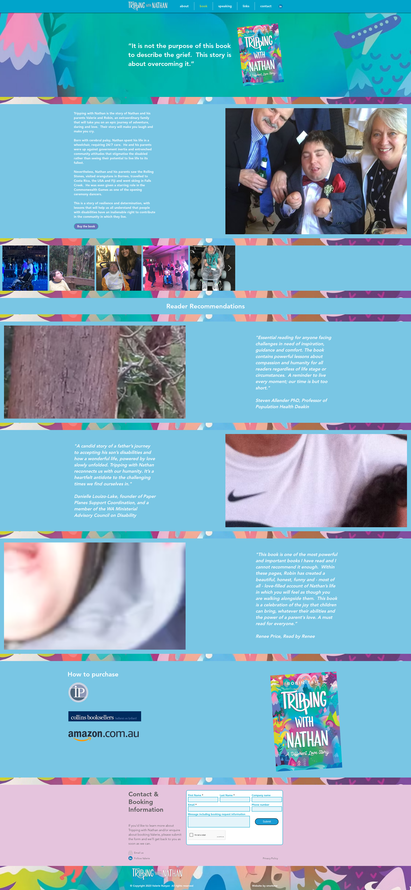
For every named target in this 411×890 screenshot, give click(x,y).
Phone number (260, 805)
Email (191, 805)
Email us (139, 852)
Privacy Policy (270, 858)
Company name (261, 795)
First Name (194, 795)
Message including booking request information (216, 814)
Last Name (226, 795)
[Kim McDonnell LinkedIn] (130, 858)
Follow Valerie (142, 858)
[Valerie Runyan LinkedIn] (281, 6)
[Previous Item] (8, 268)
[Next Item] (403, 268)
